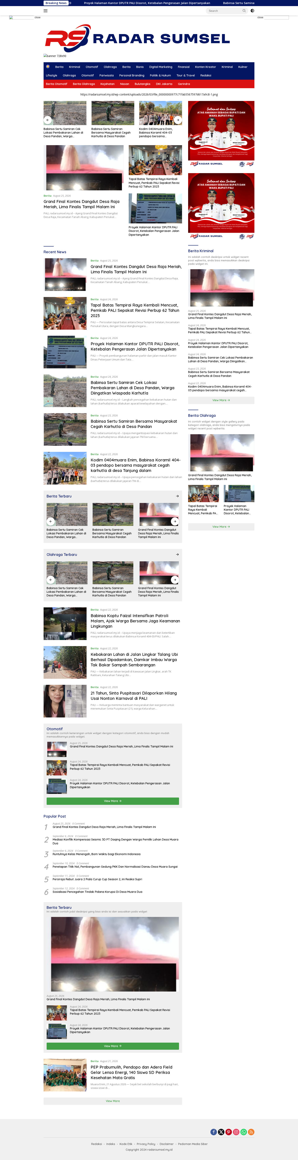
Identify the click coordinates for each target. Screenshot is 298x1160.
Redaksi (205, 75)
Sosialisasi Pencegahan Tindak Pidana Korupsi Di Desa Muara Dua (97, 892)
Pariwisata (107, 75)
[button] (244, 10)
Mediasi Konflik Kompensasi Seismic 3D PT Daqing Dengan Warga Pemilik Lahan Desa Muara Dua (115, 841)
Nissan (124, 84)
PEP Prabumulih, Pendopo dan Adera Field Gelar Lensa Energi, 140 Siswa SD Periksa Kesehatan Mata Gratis (131, 1072)
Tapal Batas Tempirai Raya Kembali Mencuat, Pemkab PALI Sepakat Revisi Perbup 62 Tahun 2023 (154, 182)
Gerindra (184, 84)
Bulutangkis (142, 84)
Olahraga (110, 67)
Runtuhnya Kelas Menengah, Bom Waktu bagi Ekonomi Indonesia (96, 854)
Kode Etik (126, 1144)
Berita (59, 67)
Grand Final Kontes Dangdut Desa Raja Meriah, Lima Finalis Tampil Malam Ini (81, 204)
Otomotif (92, 67)
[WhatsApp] (243, 1132)
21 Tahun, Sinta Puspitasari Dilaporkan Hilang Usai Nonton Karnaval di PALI (134, 695)
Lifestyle (51, 75)
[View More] (177, 496)
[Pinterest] (228, 1132)
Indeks (110, 1144)
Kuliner (243, 67)
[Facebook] (213, 1132)
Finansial (184, 67)
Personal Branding (131, 75)
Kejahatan (108, 84)
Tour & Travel (186, 75)
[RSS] (251, 1132)
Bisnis (140, 67)
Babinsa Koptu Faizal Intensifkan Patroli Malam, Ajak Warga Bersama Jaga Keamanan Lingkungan (135, 621)
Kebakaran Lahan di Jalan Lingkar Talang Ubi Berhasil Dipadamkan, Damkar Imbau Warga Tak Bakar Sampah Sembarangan (134, 659)
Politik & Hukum (160, 75)
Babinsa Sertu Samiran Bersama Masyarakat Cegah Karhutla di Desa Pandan (111, 132)
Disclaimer (167, 1144)
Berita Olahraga (84, 84)
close (38, 17)
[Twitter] (221, 1132)
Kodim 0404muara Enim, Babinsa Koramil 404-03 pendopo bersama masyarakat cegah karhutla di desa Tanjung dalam (159, 132)
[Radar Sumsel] (141, 38)
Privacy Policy (146, 1144)
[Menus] (46, 10)
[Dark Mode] (252, 10)
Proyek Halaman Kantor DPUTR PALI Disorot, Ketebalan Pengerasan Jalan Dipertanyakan (94, 3)
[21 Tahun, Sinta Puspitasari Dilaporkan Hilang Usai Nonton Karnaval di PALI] (65, 701)
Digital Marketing (160, 67)
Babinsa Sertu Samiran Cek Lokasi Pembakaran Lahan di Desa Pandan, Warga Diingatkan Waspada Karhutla (64, 132)
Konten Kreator (205, 67)
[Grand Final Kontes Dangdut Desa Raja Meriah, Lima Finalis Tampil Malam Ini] (84, 167)
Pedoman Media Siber (193, 1144)
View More (111, 801)
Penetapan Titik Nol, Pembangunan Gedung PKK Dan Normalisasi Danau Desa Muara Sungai (115, 866)
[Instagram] (236, 1132)
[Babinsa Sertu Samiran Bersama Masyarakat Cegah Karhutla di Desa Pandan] (112, 113)
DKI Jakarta (164, 84)
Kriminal (74, 67)
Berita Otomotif (56, 84)
